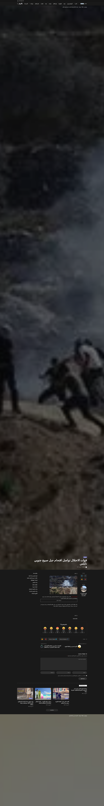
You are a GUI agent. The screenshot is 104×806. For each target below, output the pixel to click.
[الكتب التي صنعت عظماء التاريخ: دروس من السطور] (61, 694)
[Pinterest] (20, 1)
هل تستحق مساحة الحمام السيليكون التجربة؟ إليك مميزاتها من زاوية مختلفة (25, 703)
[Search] (18, 4)
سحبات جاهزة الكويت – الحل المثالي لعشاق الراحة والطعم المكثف (43, 702)
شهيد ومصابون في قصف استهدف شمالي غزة (83, 594)
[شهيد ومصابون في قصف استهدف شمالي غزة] (83, 589)
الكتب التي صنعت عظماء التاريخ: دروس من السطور (62, 702)
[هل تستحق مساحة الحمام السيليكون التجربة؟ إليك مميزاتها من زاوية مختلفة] (25, 694)
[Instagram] (19, 1)
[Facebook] (23, 1)
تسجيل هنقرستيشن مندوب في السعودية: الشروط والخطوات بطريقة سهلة (79, 690)
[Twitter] (22, 1)
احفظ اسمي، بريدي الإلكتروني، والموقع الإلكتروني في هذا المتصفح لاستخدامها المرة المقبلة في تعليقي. (72, 675)
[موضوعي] (84, 3)
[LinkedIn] (17, 1)
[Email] (81, 579)
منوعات (85, 557)
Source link (75, 618)
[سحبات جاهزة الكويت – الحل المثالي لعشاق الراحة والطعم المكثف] (43, 694)
